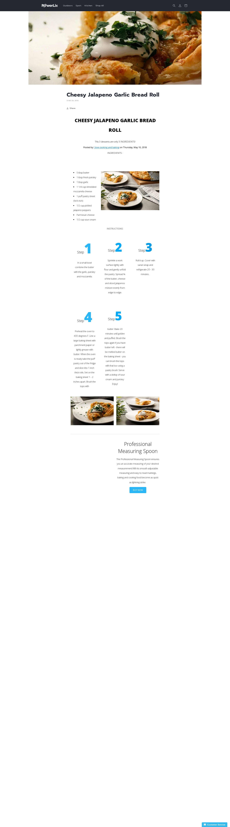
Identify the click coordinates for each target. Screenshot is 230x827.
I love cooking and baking (106, 147)
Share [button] (72, 108)
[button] (174, 6)
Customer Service (215, 825)
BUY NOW (138, 490)
